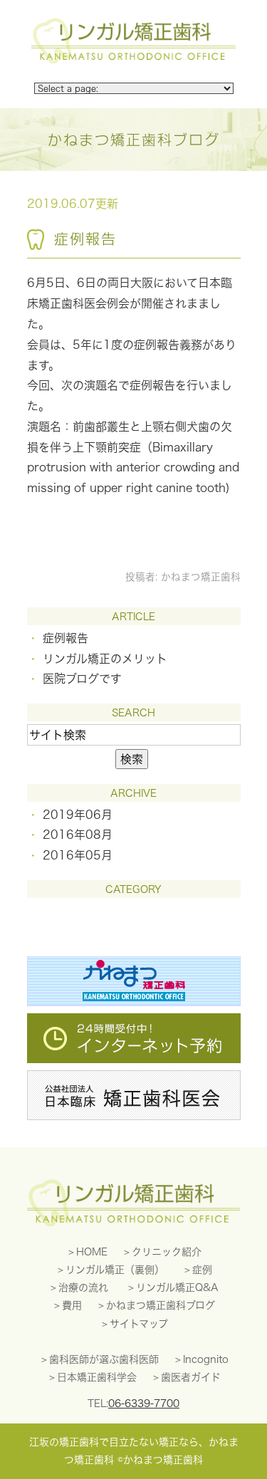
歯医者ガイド (191, 1377)
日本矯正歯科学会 (97, 1377)
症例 (202, 1270)
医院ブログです (82, 678)
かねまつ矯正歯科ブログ (160, 1305)
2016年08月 (77, 834)
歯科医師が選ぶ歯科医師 (104, 1359)
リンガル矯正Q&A (177, 1287)
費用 (72, 1305)
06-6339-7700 (143, 1404)
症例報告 (85, 238)
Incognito (206, 1359)
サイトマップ (139, 1324)
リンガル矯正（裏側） (115, 1270)
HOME (92, 1252)
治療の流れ (83, 1287)
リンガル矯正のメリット (105, 658)
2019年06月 (77, 814)
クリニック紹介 (166, 1252)
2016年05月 (77, 855)
